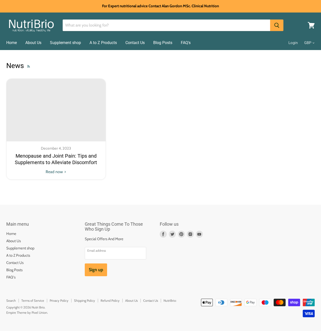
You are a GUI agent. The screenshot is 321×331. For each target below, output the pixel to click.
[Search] (276, 25)
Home (11, 42)
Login (293, 43)
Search (11, 300)
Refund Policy (110, 300)
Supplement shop (65, 42)
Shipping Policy (84, 300)
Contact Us (135, 42)
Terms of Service (32, 300)
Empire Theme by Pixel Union (26, 312)
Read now (55, 171)
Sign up (96, 269)
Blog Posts (162, 42)
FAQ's (186, 42)
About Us (33, 42)
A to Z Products (103, 42)
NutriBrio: (170, 300)
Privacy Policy (59, 300)
